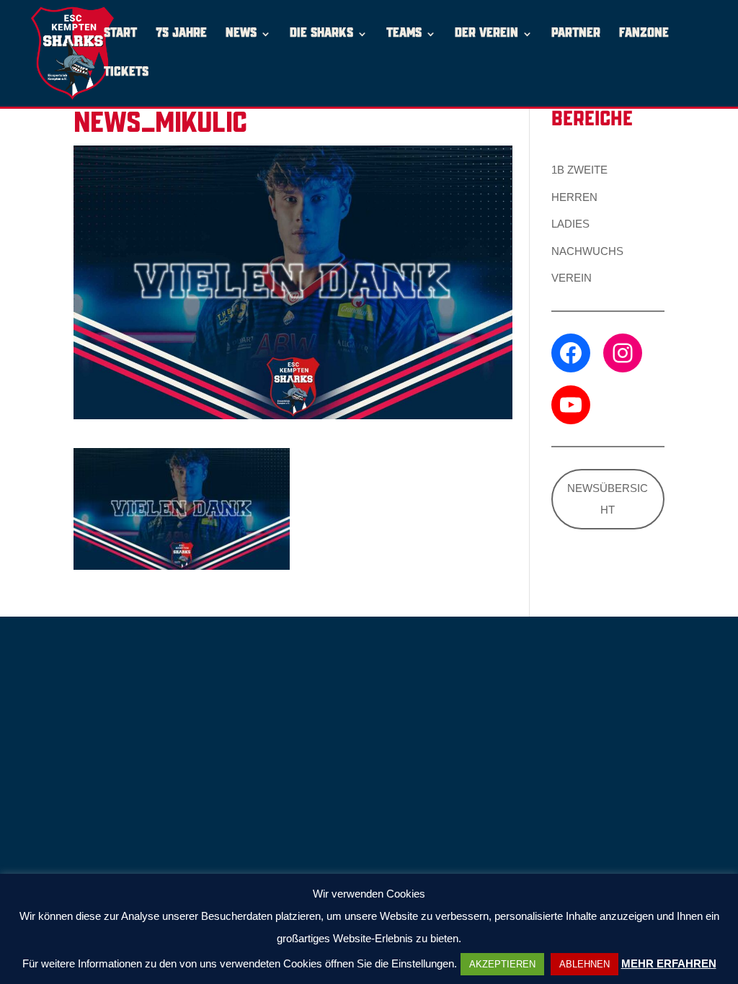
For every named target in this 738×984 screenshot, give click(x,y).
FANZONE (644, 34)
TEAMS (404, 34)
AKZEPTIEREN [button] (502, 964)
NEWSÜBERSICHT (607, 499)
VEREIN (571, 278)
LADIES (570, 224)
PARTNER (575, 34)
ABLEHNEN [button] (584, 964)
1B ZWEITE (579, 170)
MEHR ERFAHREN (668, 963)
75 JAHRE (181, 34)
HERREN (574, 197)
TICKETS (126, 73)
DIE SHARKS (321, 34)
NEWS (241, 34)
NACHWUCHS (587, 251)
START (120, 34)
